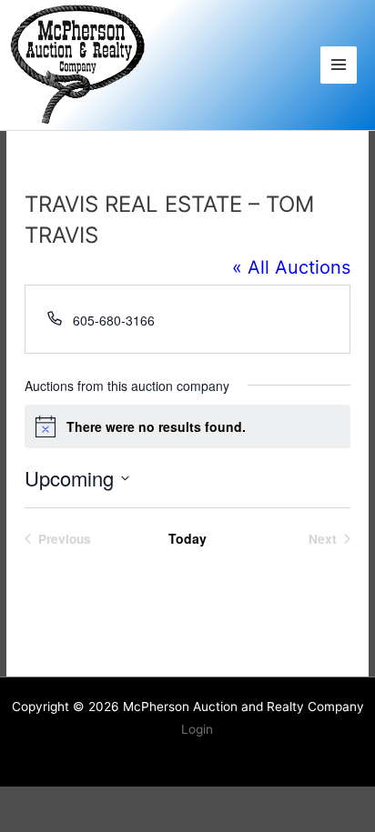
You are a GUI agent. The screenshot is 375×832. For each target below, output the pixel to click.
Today (187, 538)
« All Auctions (291, 267)
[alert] (187, 426)
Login (197, 729)
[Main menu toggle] (339, 65)
